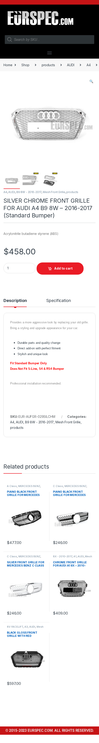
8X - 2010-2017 (62, 556)
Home (7, 65)
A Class (12, 486)
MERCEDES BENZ (29, 486)
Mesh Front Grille (54, 192)
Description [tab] (15, 301)
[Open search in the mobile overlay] (49, 39)
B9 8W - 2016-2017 (29, 192)
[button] (49, 52)
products (48, 65)
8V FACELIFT (15, 626)
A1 (74, 556)
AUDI (70, 65)
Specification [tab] (58, 301)
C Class (58, 486)
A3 (26, 626)
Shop (25, 65)
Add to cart (63, 268)
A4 (89, 65)
